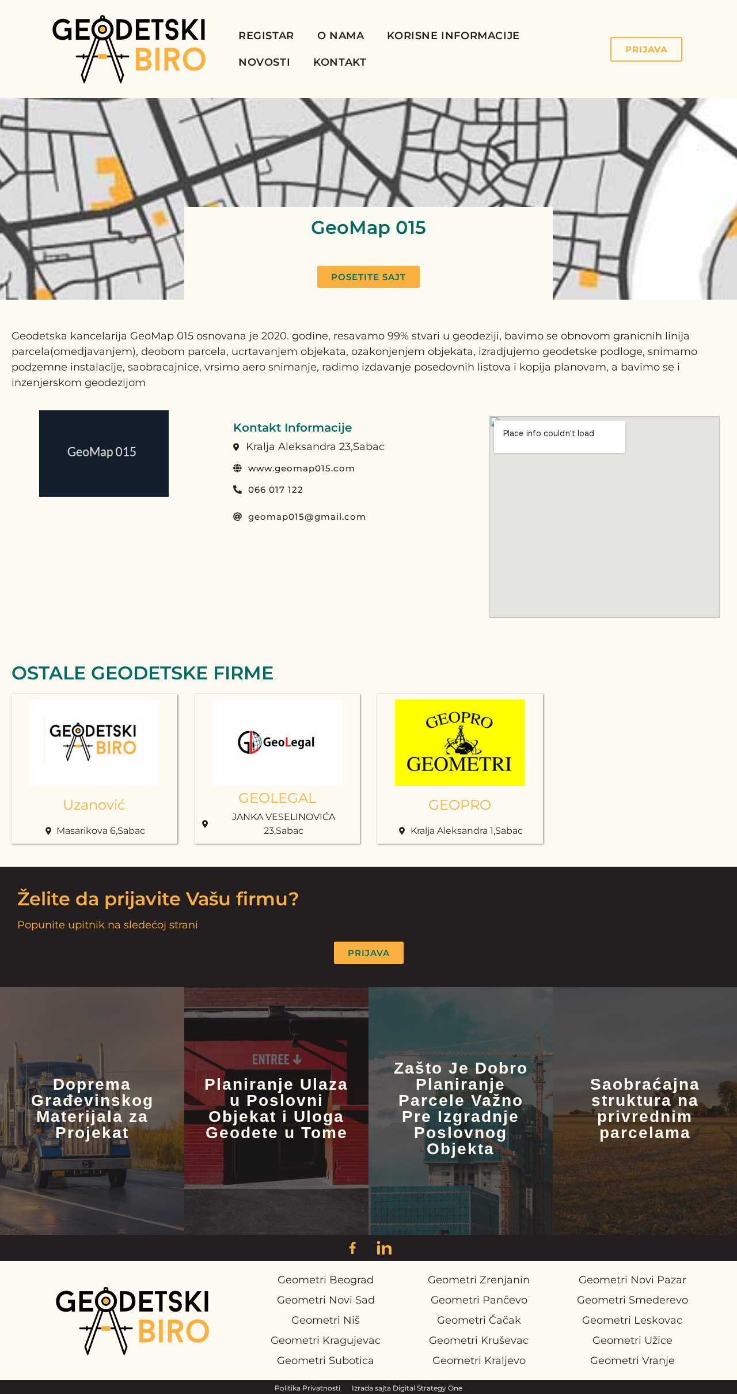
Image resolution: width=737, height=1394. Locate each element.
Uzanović (94, 804)
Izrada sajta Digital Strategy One (407, 1388)
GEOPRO (459, 804)
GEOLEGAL (277, 797)
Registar (266, 35)
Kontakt (339, 62)
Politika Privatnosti (307, 1388)
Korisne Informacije (453, 35)
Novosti (264, 62)
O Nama (340, 35)
